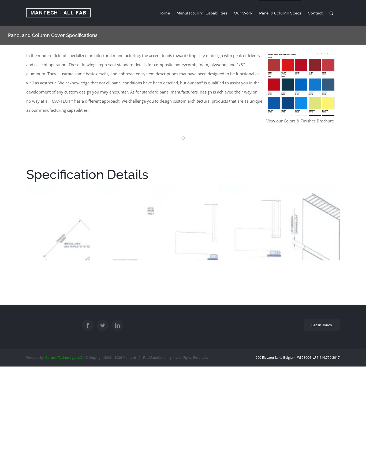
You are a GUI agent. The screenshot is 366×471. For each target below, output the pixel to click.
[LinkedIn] (117, 325)
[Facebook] (88, 325)
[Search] (331, 13)
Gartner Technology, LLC (63, 357)
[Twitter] (103, 325)
